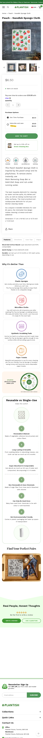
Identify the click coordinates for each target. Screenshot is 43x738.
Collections (7, 711)
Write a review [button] (11, 621)
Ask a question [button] (31, 621)
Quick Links (8, 717)
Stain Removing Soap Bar (16, 179)
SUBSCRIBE (34, 695)
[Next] (39, 67)
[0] (40, 7)
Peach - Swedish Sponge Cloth (19, 13)
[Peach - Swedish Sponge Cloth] (11, 67)
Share (10, 229)
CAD (35, 7)
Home (4, 13)
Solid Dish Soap (12, 182)
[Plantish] (21, 7)
